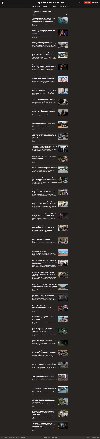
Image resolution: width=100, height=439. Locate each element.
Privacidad (13, 437)
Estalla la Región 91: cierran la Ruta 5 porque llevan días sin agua (44, 157)
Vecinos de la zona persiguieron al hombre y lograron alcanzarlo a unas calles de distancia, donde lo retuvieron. (43, 309)
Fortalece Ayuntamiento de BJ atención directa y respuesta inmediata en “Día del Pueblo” (43, 227)
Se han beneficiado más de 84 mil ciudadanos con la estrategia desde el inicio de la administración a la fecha (43, 231)
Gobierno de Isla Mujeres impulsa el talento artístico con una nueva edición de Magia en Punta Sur (44, 78)
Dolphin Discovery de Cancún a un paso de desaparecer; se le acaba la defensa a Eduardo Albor (43, 318)
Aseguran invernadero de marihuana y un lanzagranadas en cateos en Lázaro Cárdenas (44, 296)
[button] (32, 6)
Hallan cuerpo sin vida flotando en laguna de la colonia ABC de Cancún (44, 341)
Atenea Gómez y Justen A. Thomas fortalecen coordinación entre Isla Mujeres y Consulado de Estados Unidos (44, 203)
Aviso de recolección (23, 437)
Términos (17, 437)
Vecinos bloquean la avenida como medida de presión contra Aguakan (44, 160)
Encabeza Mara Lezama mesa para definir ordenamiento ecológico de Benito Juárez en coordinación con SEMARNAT (44, 66)
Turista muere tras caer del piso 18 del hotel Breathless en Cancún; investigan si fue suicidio (44, 215)
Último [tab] (34, 14)
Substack (88, 437)
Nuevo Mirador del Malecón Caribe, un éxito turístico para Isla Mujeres (44, 250)
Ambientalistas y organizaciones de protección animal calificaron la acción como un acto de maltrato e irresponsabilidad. (43, 35)
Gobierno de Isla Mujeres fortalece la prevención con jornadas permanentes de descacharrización (43, 400)
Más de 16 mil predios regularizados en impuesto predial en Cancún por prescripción (44, 43)
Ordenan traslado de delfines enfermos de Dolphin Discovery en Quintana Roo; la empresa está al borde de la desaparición (43, 20)
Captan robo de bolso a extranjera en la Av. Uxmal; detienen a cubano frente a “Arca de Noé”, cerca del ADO (44, 179)
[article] (50, 22)
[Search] (80, 2)
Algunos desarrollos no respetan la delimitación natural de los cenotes (44, 428)
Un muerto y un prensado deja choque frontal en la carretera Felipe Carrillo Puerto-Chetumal (44, 285)
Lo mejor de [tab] (39, 14)
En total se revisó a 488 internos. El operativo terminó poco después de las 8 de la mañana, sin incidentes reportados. (44, 368)
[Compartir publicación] (82, 2)
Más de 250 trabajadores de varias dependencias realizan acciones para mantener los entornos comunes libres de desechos (43, 392)
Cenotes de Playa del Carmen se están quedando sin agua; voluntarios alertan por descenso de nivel (43, 425)
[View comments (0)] (41, 27)
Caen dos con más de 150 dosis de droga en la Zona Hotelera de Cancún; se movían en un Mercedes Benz (44, 262)
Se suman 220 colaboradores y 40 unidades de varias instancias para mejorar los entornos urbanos (43, 171)
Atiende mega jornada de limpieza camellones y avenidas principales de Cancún (44, 168)
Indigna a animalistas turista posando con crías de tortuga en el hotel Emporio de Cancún (43, 32)
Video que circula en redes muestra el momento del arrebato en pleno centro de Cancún (44, 183)
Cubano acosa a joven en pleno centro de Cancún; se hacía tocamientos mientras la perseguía (43, 274)
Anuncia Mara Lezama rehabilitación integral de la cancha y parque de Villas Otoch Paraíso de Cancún (44, 191)
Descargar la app (55, 437)
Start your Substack (47, 437)
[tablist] (39, 15)
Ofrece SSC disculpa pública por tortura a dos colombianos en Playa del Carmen (44, 147)
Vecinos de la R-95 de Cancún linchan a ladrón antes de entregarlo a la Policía (42, 306)
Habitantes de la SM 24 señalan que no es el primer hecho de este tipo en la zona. (44, 380)
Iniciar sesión (95, 2)
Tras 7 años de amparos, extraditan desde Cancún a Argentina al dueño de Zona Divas (44, 89)
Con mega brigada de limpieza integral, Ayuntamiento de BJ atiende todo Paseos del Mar (44, 388)
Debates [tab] (44, 14)
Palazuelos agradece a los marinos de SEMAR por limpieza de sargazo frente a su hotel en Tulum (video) (44, 352)
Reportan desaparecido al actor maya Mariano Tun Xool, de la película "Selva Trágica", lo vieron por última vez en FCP (44, 330)
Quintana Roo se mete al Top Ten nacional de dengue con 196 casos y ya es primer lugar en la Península (44, 54)
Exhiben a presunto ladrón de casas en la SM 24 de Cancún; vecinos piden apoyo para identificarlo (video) (44, 376)
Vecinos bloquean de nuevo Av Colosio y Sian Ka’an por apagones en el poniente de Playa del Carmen (44, 136)
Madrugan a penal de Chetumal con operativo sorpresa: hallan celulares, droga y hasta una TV (44, 364)
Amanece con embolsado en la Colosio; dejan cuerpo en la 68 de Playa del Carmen (44, 100)
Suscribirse (87, 2)
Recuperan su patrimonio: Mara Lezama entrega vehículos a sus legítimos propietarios (43, 239)
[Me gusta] (33, 27)
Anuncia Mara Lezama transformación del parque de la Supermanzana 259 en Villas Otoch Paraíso (43, 413)
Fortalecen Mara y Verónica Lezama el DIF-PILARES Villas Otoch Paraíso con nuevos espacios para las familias (43, 111)
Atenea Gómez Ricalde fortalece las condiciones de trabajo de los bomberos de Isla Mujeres (43, 123)
